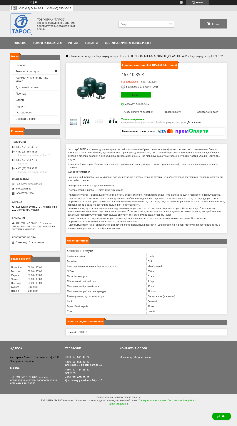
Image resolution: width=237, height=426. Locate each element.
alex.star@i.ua (23, 188)
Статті (20, 99)
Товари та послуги (46, 43)
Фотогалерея (24, 112)
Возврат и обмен (26, 118)
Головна (20, 43)
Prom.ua (136, 397)
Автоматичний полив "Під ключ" (32, 79)
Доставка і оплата (27, 87)
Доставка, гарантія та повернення (128, 43)
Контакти (91, 43)
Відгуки (20, 106)
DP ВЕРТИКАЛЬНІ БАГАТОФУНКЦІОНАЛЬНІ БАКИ (157, 56)
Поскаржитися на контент (152, 400)
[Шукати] (171, 24)
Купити (136, 95)
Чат (224, 416)
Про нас (72, 43)
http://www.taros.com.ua (29, 183)
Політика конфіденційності (182, 400)
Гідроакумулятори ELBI (110, 56)
